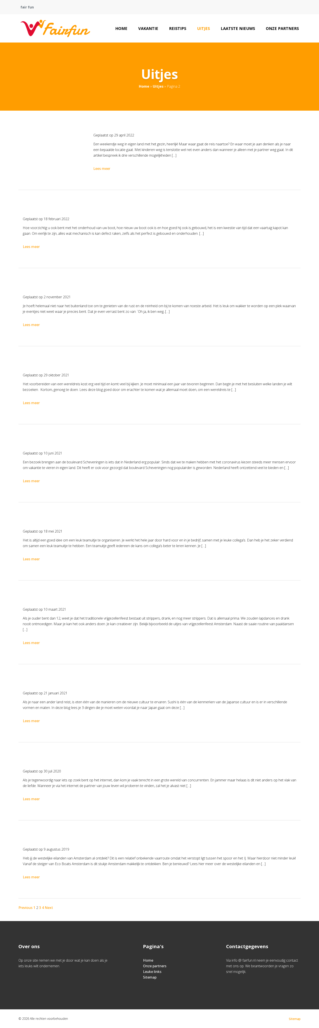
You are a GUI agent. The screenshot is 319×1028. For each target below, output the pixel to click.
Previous (25, 907)
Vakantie (148, 28)
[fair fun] (55, 28)
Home (121, 28)
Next (49, 907)
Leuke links (152, 971)
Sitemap (149, 977)
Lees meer (101, 168)
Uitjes (203, 28)
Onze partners (282, 28)
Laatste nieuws (238, 28)
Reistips (177, 28)
